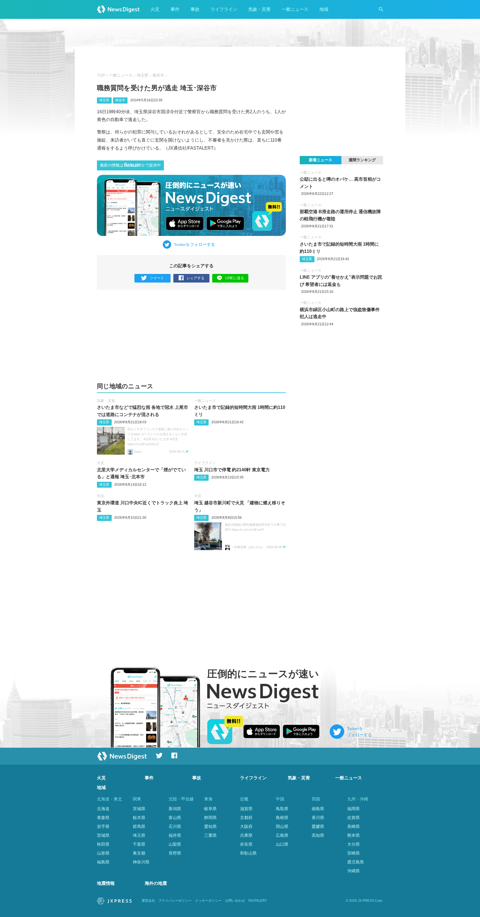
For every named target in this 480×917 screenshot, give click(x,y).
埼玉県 (142, 75)
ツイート (157, 278)
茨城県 (139, 808)
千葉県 (139, 844)
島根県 (282, 817)
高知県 (318, 835)
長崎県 (353, 826)
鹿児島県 (355, 862)
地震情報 (106, 883)
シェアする (195, 278)
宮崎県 (353, 853)
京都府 (246, 817)
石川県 (175, 826)
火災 (155, 9)
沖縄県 (353, 870)
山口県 (282, 844)
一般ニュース (295, 9)
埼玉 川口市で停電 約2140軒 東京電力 (232, 469)
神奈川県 (141, 862)
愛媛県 (318, 826)
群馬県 (139, 826)
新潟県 (175, 808)
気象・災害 (259, 9)
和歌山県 (248, 853)
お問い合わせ (235, 901)
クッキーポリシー (208, 901)
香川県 (318, 817)
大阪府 (246, 826)
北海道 (103, 808)
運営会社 (148, 901)
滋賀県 (246, 808)
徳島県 (318, 808)
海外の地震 (156, 883)
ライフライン (224, 9)
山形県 (103, 853)
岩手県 (103, 826)
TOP (101, 75)
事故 (195, 9)
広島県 (282, 835)
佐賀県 (353, 817)
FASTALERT (257, 901)
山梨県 (175, 844)
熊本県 (353, 835)
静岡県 (210, 817)
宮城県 (103, 835)
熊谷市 (158, 75)
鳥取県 (282, 808)
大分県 (353, 844)
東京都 (139, 853)
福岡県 (353, 808)
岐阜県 (210, 808)
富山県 (175, 817)
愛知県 (210, 826)
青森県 (103, 817)
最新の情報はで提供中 (130, 165)
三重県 (210, 835)
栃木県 (139, 817)
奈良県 (246, 844)
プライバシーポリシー (175, 901)
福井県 (175, 835)
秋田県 (103, 844)
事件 (175, 9)
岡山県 (282, 826)
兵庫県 (246, 835)
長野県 (175, 853)
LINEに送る (234, 278)
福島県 (103, 862)
